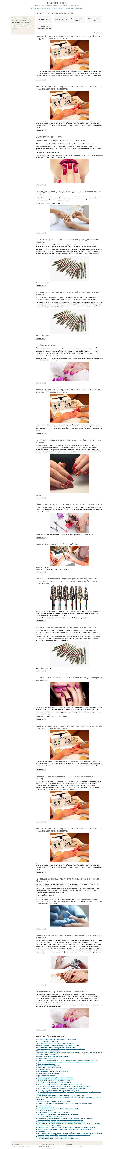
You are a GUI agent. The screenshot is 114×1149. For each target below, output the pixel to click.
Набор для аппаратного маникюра (94, 19)
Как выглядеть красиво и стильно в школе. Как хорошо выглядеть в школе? (22, 26)
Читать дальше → (41, 79)
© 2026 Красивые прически (17, 1144)
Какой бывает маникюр (45, 345)
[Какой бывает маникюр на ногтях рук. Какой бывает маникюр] (69, 1018)
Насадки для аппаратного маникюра (44, 27)
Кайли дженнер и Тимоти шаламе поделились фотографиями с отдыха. (58, 1090)
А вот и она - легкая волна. (46, 1110)
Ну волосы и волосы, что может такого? (48, 1051)
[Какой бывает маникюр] (69, 371)
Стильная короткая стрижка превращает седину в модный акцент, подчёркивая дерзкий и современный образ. (70, 1133)
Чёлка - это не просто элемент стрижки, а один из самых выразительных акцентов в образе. (64, 1086)
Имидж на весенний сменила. (46, 1107)
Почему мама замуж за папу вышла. (48, 1073)
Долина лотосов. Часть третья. (47, 1058)
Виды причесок (59, 8)
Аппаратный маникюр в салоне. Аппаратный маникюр (58, 544)
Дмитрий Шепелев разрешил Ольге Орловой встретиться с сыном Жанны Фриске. (61, 1049)
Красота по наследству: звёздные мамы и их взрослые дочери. (55, 1043)
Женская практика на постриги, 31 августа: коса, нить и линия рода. (56, 1039)
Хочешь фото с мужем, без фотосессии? (49, 1067)
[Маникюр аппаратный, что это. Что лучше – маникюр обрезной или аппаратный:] (69, 523)
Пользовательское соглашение (49, 1144)
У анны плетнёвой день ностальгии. (47, 1041)
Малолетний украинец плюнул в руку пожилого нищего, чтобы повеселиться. (60, 1084)
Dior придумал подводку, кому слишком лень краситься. (53, 1056)
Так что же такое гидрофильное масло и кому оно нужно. (54, 1081)
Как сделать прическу (44, 8)
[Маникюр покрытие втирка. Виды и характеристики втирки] (69, 171)
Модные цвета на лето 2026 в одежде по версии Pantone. (54, 1101)
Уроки (68, 8)
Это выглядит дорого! (44, 1105)
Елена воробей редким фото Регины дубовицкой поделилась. (56, 1079)
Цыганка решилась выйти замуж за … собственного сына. (55, 1082)
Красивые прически (57, 3)
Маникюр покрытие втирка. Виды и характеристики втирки (60, 140)
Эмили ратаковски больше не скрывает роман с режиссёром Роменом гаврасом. (61, 1122)
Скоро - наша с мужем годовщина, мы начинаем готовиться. (55, 1137)
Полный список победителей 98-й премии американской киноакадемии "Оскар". (61, 1096)
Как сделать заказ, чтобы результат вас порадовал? (53, 1071)
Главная (33, 8)
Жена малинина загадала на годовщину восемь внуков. (54, 1112)
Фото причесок (76, 8)
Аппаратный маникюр (61, 19)
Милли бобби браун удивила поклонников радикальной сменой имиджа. (59, 1138)
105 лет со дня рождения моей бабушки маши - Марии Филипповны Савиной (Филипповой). (64, 1135)
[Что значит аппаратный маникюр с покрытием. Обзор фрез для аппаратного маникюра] (69, 268)
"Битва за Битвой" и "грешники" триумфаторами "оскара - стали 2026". (58, 1109)
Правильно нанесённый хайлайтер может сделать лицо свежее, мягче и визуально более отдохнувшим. (68, 1060)
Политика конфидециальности (44, 1146)
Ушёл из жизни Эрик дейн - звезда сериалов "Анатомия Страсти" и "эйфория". (60, 1120)
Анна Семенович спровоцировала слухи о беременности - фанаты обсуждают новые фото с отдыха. (67, 1127)
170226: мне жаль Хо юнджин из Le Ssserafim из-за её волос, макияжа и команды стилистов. (64, 1129)
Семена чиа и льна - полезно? (46, 1075)
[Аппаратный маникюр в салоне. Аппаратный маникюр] (69, 556)
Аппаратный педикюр (44, 19)
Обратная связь (69, 1144)
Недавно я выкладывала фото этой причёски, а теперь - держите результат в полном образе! (65, 1103)
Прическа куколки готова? (45, 1069)
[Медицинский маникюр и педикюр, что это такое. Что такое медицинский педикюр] (69, 805)
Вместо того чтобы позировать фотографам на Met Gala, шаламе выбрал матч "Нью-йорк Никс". (66, 1062)
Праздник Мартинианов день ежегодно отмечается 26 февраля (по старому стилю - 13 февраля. (66, 1118)
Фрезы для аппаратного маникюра (77, 19)
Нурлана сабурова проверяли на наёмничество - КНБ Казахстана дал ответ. (59, 1045)
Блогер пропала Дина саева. (46, 1064)
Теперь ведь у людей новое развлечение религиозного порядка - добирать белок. (61, 1088)
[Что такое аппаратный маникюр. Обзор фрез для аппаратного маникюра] (69, 654)
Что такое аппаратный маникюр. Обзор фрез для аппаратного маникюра (66, 627)
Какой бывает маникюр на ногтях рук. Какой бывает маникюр (61, 992)
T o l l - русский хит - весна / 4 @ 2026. (49, 1066)
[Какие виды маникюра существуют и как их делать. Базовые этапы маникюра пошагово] (69, 218)
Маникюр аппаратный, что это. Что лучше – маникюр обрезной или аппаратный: (69, 504)
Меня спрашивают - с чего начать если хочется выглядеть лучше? (56, 1047)
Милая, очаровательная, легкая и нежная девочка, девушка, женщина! (58, 1114)
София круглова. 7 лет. (44, 1131)
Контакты (40, 1144)
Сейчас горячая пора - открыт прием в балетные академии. (55, 1077)
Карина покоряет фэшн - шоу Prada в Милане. (51, 1116)
